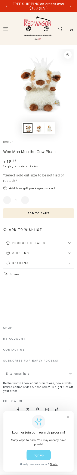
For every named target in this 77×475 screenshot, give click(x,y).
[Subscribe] (71, 373)
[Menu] (5, 28)
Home (7, 142)
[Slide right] (70, 6)
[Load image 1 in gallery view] (28, 128)
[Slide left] (6, 6)
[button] (60, 28)
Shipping (8, 166)
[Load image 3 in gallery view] (49, 128)
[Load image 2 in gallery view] (38, 128)
